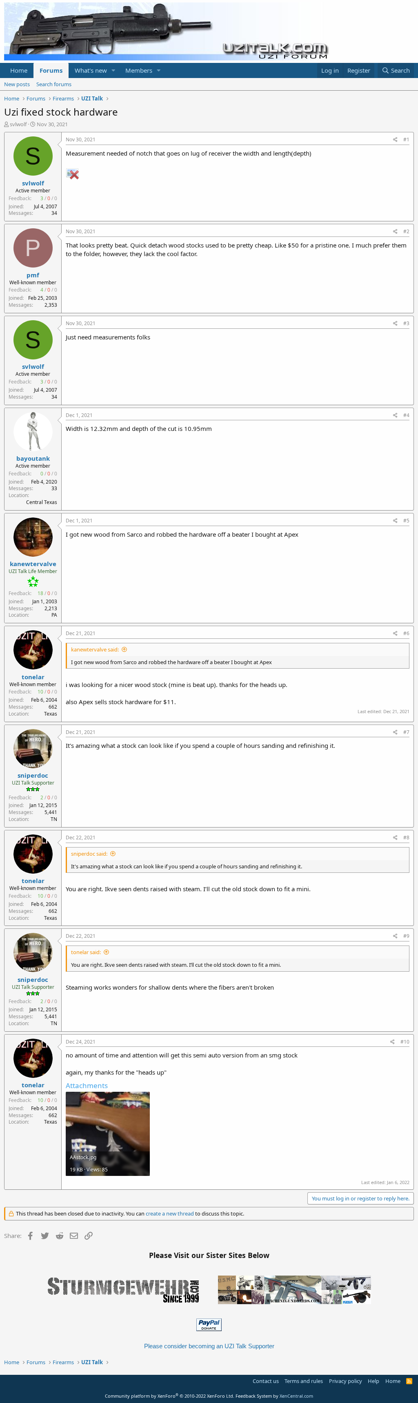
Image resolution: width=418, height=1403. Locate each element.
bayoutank (33, 458)
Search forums (53, 84)
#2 (406, 231)
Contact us (266, 1381)
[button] (113, 70)
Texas (50, 713)
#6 (406, 633)
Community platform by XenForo (169, 1396)
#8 (406, 837)
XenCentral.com (296, 1396)
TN (54, 819)
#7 (406, 732)
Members (138, 70)
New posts (17, 84)
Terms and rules (304, 1381)
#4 (406, 415)
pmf (33, 275)
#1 (406, 139)
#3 (406, 323)
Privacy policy (345, 1381)
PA (54, 614)
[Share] (395, 140)
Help (373, 1381)
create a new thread (170, 1213)
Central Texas (41, 502)
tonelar (33, 677)
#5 (406, 520)
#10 (404, 1041)
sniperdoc (33, 775)
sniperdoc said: (89, 853)
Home (18, 70)
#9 (406, 935)
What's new (91, 70)
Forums (51, 70)
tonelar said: (86, 952)
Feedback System (254, 1396)
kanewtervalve (33, 564)
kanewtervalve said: (95, 649)
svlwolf (18, 124)
